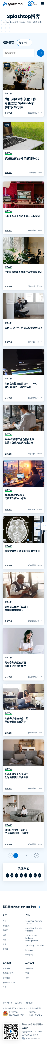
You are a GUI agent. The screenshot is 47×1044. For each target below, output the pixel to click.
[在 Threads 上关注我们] (16, 875)
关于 (5, 915)
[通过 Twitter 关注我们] (25, 875)
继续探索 (29, 954)
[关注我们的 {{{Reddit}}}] (35, 875)
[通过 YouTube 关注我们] (30, 875)
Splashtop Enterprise (34, 945)
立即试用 (29, 962)
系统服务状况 (8, 973)
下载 (27, 973)
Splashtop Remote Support (33, 929)
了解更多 (8, 113)
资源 (4, 939)
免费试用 (29, 968)
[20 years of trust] (30, 3)
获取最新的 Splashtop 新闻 (19, 907)
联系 (4, 944)
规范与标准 (7, 1003)
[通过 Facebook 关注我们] (21, 875)
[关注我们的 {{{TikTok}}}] (39, 875)
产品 (27, 915)
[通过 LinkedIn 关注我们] (7, 875)
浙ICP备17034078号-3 (35, 1013)
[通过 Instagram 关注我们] (12, 875)
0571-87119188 (36, 1031)
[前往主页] (13, 3)
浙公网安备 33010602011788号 (17, 1013)
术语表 (5, 949)
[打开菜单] (43, 3)
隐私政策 (18, 1003)
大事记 (5, 930)
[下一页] (36, 855)
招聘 (4, 935)
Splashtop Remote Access (33, 922)
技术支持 (7, 962)
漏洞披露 (6, 978)
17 (31, 855)
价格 (27, 978)
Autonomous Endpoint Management (31, 938)
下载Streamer (9, 982)
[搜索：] (40, 53)
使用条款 (29, 1003)
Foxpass (29, 950)
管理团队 (6, 925)
